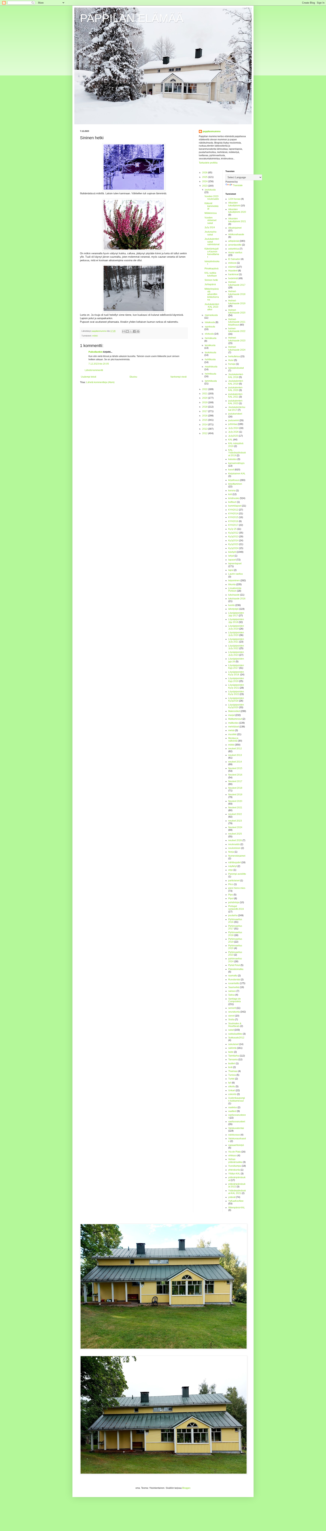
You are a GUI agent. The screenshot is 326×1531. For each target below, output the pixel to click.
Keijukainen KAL (236, 473)
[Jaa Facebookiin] (134, 331)
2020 (205, 398)
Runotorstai (234, 979)
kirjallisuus (233, 480)
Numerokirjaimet (236, 856)
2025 (205, 177)
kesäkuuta (210, 345)
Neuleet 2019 (235, 794)
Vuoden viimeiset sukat (210, 220)
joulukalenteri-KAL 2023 (235, 402)
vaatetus (232, 1107)
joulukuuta (210, 189)
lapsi (230, 570)
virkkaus (232, 1155)
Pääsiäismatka (235, 969)
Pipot (231, 898)
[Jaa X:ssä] (131, 331)
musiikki (232, 734)
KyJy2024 (233, 548)
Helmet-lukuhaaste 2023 (236, 339)
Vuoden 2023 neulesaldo (212, 197)
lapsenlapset (234, 563)
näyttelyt (232, 866)
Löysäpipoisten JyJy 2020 (236, 634)
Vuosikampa (234, 1166)
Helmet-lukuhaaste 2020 (236, 311)
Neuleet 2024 (235, 827)
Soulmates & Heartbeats (234, 1024)
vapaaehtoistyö (236, 1145)
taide (230, 1052)
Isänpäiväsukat (236, 368)
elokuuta (209, 333)
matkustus (233, 723)
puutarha (233, 915)
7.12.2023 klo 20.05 (98, 363)
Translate (238, 185)
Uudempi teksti (88, 376)
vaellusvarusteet (236, 1121)
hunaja (231, 364)
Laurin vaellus (235, 574)
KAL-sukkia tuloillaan (211, 274)
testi (230, 1067)
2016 (205, 415)
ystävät (231, 1197)
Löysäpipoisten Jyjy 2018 (236, 620)
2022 (205, 389)
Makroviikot (234, 711)
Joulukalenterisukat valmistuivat (212, 242)
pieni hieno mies (236, 888)
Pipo (230, 894)
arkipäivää (233, 241)
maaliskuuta (211, 366)
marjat (231, 715)
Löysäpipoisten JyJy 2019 (236, 627)
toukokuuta (210, 352)
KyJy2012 (233, 532)
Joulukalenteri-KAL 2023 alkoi (212, 307)
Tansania (233, 1059)
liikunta (232, 584)
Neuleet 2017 (235, 781)
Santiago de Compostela (234, 1000)
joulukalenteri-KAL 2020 (235, 389)
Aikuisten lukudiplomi (234, 204)
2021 (205, 393)
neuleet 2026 (235, 840)
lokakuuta (210, 322)
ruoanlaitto (233, 983)
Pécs (230, 884)
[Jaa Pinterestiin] (138, 331)
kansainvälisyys (236, 463)
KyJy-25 (232, 529)
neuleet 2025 (235, 833)
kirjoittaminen (235, 484)
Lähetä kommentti (94, 370)
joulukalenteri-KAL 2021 (235, 395)
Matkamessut (235, 719)
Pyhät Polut (234, 965)
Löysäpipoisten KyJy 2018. (236, 673)
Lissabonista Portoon (234, 589)
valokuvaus (234, 1134)
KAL (230, 439)
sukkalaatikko (235, 1034)
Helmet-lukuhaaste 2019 (236, 302)
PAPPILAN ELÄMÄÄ (132, 18)
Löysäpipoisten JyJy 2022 (236, 647)
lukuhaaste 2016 (236, 598)
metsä (231, 730)
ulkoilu (231, 1086)
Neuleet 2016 (235, 774)
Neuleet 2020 (235, 801)
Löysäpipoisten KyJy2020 (236, 706)
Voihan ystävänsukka (235, 1160)
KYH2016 (233, 521)
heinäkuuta (210, 338)
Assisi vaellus (235, 252)
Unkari (231, 1090)
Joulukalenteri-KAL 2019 (236, 382)
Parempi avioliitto (237, 874)
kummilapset (234, 505)
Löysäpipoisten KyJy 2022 (236, 693)
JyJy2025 (233, 436)
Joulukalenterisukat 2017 (236, 408)
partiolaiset (234, 880)
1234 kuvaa (234, 199)
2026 (205, 172)
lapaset (232, 559)
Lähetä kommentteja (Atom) (100, 382)
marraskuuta (211, 315)
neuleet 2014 (235, 761)
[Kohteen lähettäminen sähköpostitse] (124, 331)
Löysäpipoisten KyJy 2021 (236, 686)
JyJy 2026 (233, 432)
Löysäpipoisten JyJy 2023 (236, 653)
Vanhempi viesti (178, 376)
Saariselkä (233, 987)
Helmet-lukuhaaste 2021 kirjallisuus (236, 322)
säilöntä (232, 1048)
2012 (205, 433)
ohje (230, 870)
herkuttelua (234, 356)
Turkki (231, 1078)
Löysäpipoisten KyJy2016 (236, 699)
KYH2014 (233, 513)
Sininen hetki (211, 280)
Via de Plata (234, 1151)
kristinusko (233, 498)
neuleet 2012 (235, 748)
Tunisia (232, 1075)
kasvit (231, 469)
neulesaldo (234, 844)
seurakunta (234, 1011)
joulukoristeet (235, 413)
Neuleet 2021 (235, 807)
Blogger (186, 1488)
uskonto (232, 1094)
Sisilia (231, 1019)
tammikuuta (211, 381)
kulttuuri (232, 502)
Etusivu (133, 376)
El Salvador (234, 259)
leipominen (234, 580)
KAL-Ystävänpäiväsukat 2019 (237, 453)
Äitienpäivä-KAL (236, 1207)
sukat (231, 1030)
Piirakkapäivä (211, 268)
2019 (205, 402)
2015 (205, 420)
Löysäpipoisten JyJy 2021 (236, 640)
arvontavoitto (234, 244)
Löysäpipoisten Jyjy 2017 (236, 614)
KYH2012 (233, 509)
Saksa (231, 995)
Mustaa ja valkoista (233, 739)
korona (231, 490)
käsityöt (232, 552)
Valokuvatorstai (236, 1128)
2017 (205, 411)
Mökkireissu (211, 213)
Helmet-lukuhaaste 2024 (236, 348)
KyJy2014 (233, 540)
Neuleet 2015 (235, 768)
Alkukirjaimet (234, 228)
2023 (205, 185)
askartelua (233, 248)
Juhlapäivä (210, 284)
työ (229, 1082)
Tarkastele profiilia (208, 162)
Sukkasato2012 (236, 1037)
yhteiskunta (234, 1170)
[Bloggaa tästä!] (127, 331)
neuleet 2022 (235, 814)
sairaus (232, 991)
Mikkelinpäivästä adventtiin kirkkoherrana (212, 294)
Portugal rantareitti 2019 (236, 907)
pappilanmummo (212, 131)
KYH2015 (233, 517)
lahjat (231, 555)
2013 (205, 429)
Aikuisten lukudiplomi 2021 (237, 220)
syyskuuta (210, 326)
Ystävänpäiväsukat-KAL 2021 (237, 1192)
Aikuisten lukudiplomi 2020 (237, 210)
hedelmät (233, 278)
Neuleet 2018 (235, 788)
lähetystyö (233, 609)
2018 (205, 406)
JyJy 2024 (210, 227)
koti (230, 494)
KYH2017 (233, 525)
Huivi (231, 360)
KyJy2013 (233, 536)
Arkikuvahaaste (236, 234)
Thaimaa (232, 1071)
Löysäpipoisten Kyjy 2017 (236, 666)
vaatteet (232, 1111)
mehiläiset (233, 726)
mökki (95, 336)
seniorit (232, 1008)
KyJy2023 (233, 544)
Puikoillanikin (95, 352)
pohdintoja (233, 902)
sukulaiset (233, 1044)
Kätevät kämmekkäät (211, 206)
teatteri (231, 1063)
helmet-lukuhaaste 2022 (236, 329)
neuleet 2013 (235, 755)
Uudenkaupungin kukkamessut (236, 1099)
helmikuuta (210, 373)
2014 (205, 424)
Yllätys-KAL (234, 1173)
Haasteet (233, 270)
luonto (231, 605)
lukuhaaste (234, 595)
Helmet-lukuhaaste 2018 (236, 292)
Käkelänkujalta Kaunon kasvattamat (212, 252)
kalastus (232, 459)
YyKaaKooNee (236, 1201)
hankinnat (233, 274)
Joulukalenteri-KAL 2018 (236, 375)
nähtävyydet (234, 862)
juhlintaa (232, 424)
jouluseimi (233, 420)
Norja (231, 852)
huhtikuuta (210, 359)
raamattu (232, 975)
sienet (231, 1015)
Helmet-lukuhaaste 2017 (236, 283)
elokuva (232, 263)
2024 (205, 181)
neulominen (234, 848)
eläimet (232, 267)
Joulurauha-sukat (211, 233)
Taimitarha (233, 1055)
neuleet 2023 (235, 820)
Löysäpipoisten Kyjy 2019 (236, 679)
